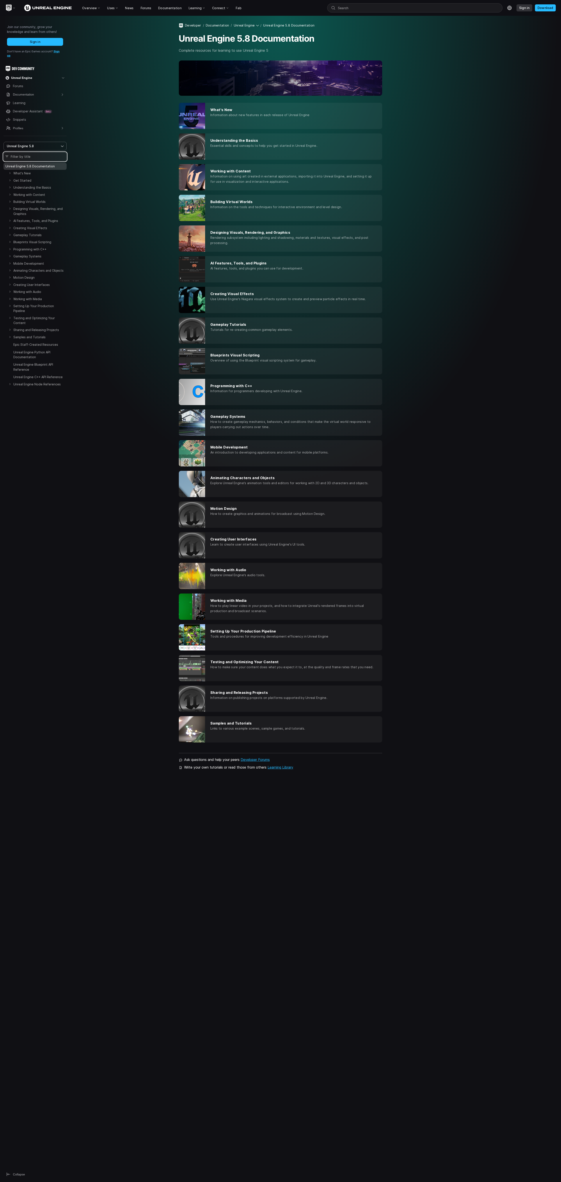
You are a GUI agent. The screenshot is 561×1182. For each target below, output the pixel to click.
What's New (22, 173)
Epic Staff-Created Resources (35, 344)
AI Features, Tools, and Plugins (35, 221)
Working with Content (29, 195)
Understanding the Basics (32, 187)
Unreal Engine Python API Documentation (31, 354)
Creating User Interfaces (31, 285)
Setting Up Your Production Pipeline (33, 308)
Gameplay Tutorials (27, 235)
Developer (193, 25)
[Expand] (10, 173)
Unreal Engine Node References (37, 384)
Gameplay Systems (27, 256)
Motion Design (24, 277)
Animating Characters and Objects (38, 270)
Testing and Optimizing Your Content (34, 320)
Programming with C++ (29, 249)
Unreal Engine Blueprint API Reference (33, 367)
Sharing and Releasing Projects (36, 330)
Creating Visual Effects (30, 228)
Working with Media (27, 299)
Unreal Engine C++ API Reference (38, 377)
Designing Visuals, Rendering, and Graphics (38, 211)
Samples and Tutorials (29, 337)
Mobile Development (28, 263)
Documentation (217, 25)
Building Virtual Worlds (29, 202)
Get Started (22, 180)
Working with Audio (27, 292)
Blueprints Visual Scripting (32, 242)
